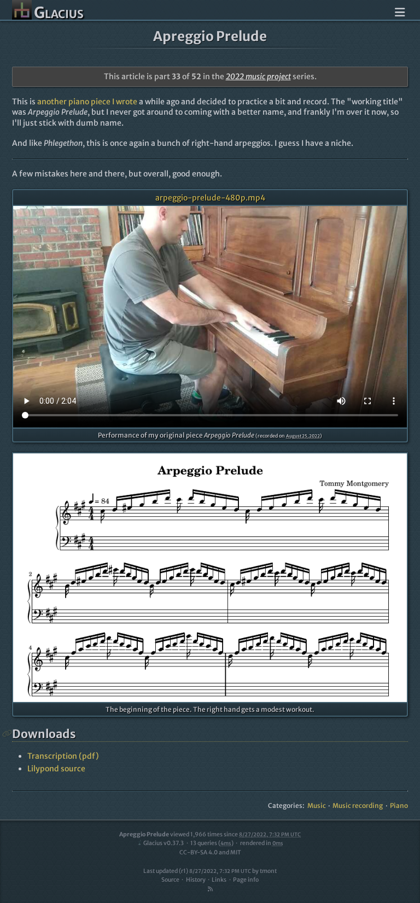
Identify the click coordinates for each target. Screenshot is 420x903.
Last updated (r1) (197, 871)
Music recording (357, 805)
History (196, 879)
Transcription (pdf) (63, 756)
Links (219, 879)
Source (170, 879)
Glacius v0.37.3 (163, 843)
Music (316, 805)
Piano (399, 805)
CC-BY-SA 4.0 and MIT (210, 852)
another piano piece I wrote (87, 102)
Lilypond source (56, 769)
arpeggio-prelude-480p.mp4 (210, 198)
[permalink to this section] (7, 734)
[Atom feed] (210, 889)
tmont (268, 871)
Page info (246, 879)
